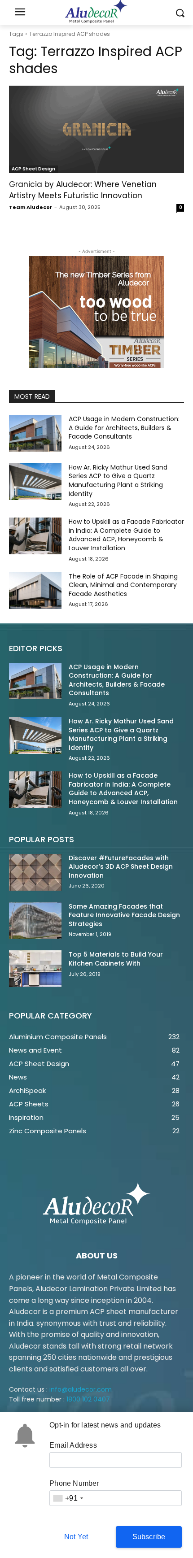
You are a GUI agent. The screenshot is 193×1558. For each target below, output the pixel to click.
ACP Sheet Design (33, 168)
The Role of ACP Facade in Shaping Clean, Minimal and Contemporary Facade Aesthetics (123, 585)
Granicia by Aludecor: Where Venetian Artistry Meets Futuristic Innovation (83, 190)
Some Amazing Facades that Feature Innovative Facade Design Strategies (124, 915)
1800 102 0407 (88, 1399)
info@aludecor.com (80, 1389)
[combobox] (68, 1498)
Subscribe (149, 1537)
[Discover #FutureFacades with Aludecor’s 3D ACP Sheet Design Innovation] (35, 872)
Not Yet (76, 1537)
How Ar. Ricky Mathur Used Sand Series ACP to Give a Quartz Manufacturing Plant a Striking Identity (118, 480)
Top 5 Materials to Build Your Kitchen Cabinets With (116, 959)
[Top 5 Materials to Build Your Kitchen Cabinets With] (35, 968)
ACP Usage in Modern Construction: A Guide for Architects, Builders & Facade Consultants (124, 427)
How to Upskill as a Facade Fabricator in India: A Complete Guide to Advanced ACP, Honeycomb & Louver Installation (126, 535)
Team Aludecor (31, 207)
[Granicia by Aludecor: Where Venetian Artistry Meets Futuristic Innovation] (96, 129)
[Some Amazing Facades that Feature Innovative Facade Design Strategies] (35, 920)
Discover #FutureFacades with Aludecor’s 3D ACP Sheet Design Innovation (121, 866)
